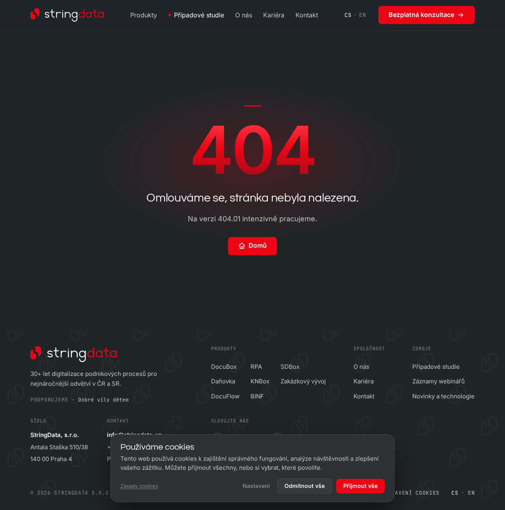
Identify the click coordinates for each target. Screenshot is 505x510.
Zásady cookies (139, 486)
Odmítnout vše (304, 485)
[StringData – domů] (67, 15)
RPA (256, 366)
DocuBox (224, 366)
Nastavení (256, 485)
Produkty (143, 15)
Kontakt (307, 15)
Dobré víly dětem (103, 399)
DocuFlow (225, 396)
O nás (243, 15)
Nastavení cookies (411, 492)
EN (362, 15)
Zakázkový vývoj (303, 381)
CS (347, 15)
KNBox (260, 381)
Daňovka (223, 381)
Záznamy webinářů (438, 381)
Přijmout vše (360, 485)
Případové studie (199, 15)
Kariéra (273, 15)
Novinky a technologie (443, 396)
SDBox (290, 366)
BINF (257, 396)
